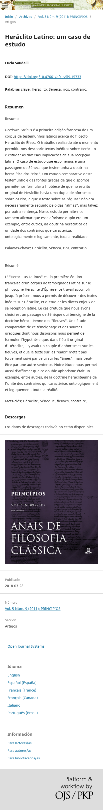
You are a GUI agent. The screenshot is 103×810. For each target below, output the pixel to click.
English (14, 675)
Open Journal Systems (26, 646)
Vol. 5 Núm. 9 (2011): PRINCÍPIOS (63, 16)
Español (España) (22, 682)
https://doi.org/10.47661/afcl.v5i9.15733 (47, 76)
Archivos (25, 16)
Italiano (14, 705)
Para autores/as (19, 750)
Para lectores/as (20, 743)
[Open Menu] (5, 5)
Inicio (9, 16)
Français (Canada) (23, 697)
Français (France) (22, 690)
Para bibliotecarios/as (24, 758)
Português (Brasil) (23, 712)
